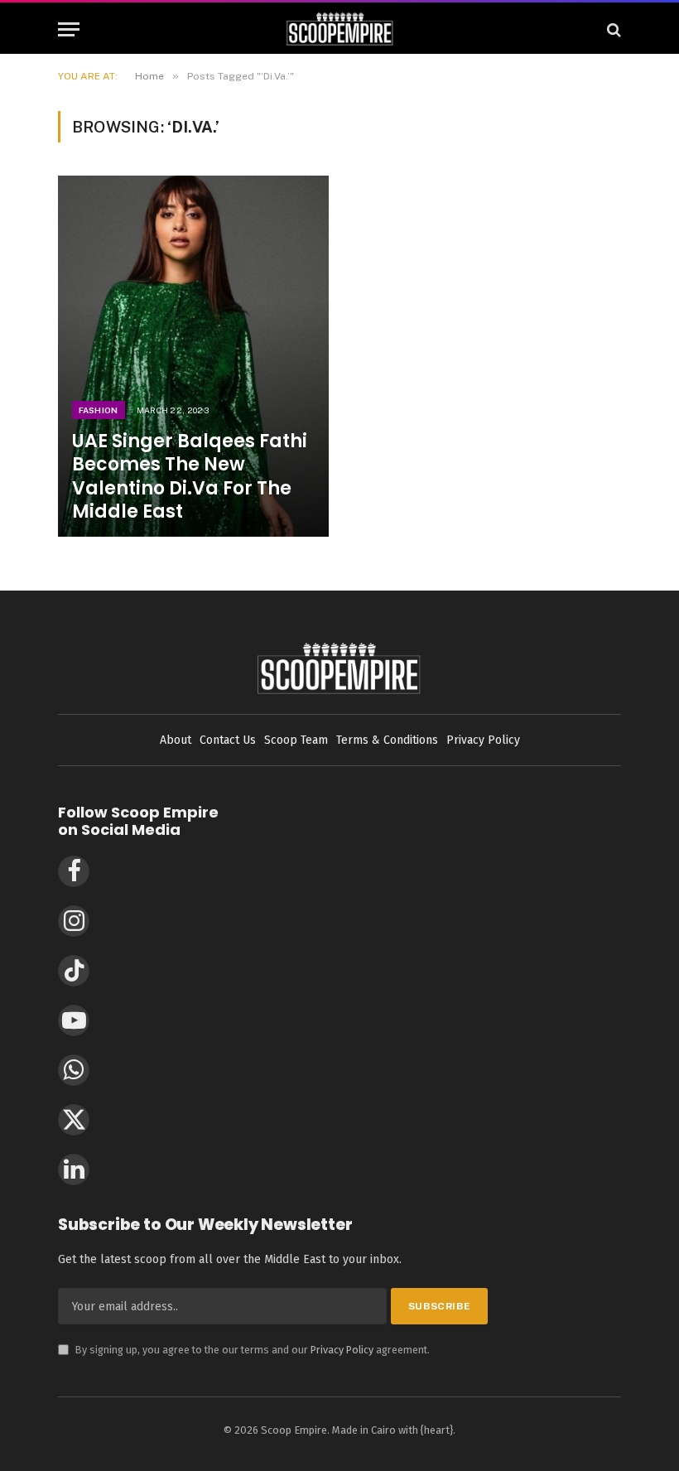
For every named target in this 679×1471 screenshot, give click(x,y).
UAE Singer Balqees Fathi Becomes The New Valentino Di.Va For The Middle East (189, 476)
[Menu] (68, 29)
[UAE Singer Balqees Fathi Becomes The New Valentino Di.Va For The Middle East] (193, 356)
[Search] (612, 29)
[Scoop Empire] (340, 29)
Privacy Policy (342, 1349)
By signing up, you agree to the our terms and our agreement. (244, 1349)
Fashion (98, 410)
